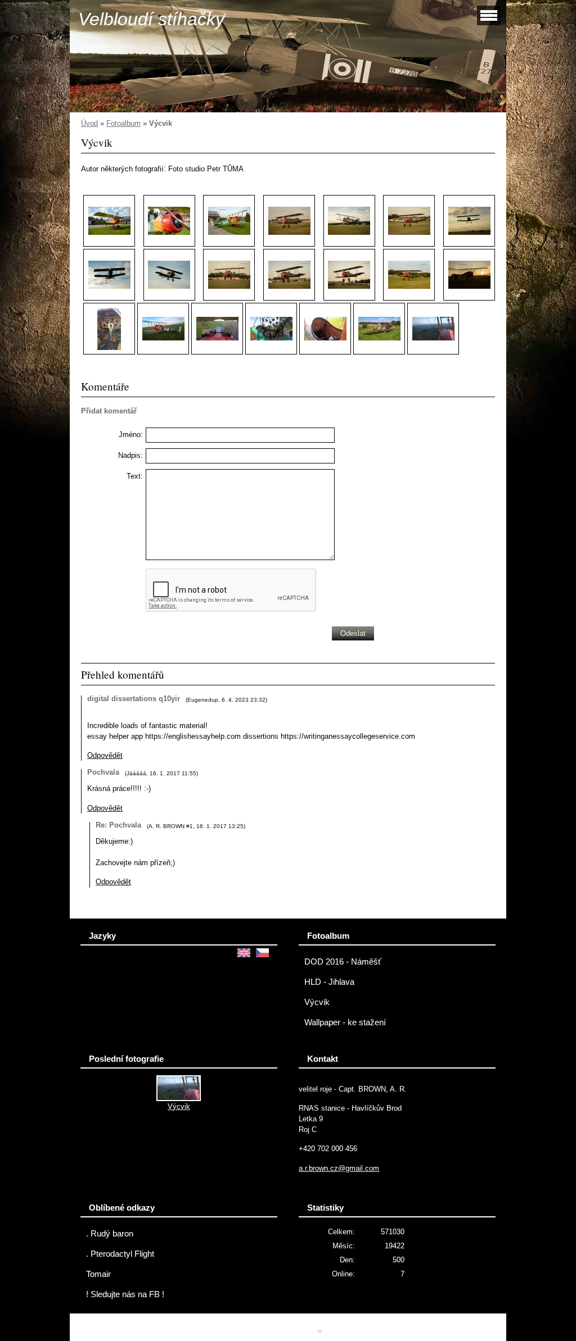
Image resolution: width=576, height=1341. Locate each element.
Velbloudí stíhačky (151, 19)
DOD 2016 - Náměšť (342, 961)
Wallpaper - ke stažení (345, 1022)
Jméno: (131, 434)
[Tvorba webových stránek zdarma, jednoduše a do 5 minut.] (321, 1331)
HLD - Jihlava (329, 982)
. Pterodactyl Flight (120, 1253)
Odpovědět (105, 755)
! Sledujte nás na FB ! (125, 1294)
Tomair (98, 1274)
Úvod (89, 123)
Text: (135, 476)
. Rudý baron (109, 1233)
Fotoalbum (123, 123)
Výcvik (317, 1002)
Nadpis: (130, 455)
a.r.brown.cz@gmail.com (339, 1168)
